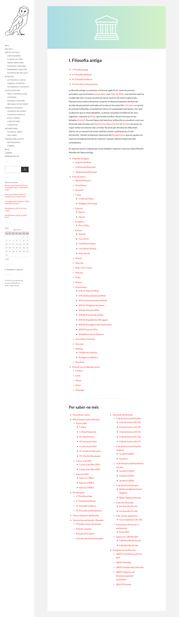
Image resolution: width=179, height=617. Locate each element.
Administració (12, 156)
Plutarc (78, 282)
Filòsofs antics (79, 176)
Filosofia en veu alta (17, 73)
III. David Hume (86, 436)
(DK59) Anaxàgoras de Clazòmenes (95, 324)
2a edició (123, 458)
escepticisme (119, 135)
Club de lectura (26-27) (130, 441)
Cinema (10, 146)
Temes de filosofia (14, 108)
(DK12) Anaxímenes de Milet (92, 295)
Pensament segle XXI (17, 69)
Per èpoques (78, 492)
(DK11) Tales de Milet (89, 290)
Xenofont (79, 362)
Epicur (82, 212)
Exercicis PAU (82, 474)
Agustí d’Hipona (83, 180)
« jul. (7, 259)
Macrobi (79, 263)
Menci (78, 380)
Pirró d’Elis (84, 225)
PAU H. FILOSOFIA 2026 (17, 94)
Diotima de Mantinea (85, 167)
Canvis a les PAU (83, 460)
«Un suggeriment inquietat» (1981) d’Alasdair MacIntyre (17, 202)
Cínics (78, 195)
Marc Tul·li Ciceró (83, 267)
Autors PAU (81, 423)
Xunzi (78, 385)
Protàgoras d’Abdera (88, 357)
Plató (92, 116)
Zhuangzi (79, 390)
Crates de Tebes (86, 198)
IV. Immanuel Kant (88, 441)
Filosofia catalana (16, 66)
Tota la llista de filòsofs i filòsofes (88, 520)
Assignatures (11, 128)
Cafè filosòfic (14, 56)
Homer (78, 258)
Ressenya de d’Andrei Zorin (15, 195)
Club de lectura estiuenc (127, 485)
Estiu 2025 (124, 532)
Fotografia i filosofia (18, 87)
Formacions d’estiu (14, 139)
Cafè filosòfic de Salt (128, 545)
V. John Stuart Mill (88, 446)
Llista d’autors (12, 90)
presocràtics (100, 94)
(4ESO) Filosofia (123, 584)
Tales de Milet (117, 94)
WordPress (16, 283)
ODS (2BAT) (12, 135)
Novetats (9, 77)
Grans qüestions (15, 63)
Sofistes (79, 348)
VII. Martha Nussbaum (90, 456)
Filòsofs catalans (16, 101)
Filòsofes (11, 97)
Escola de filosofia (17, 280)
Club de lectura (15, 59)
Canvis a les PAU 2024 (89, 464)
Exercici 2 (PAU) (86, 482)
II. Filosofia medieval (82, 74)
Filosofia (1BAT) (14, 132)
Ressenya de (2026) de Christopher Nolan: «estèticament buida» (16, 187)
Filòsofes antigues (80, 158)
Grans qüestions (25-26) (130, 519)
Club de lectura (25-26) (130, 436)
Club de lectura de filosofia (128, 418)
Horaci (82, 217)
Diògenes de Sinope (88, 203)
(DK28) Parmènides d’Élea (91, 315)
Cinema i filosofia (16, 83)
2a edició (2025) (126, 475)
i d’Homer (130, 497)
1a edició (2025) (126, 453)
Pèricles (79, 272)
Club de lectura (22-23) (130, 422)
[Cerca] (25, 169)
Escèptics (79, 221)
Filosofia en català (16, 111)
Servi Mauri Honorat (85, 339)
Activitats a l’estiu (16, 80)
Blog (7, 149)
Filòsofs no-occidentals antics (86, 367)
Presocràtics (81, 287)
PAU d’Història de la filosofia (86, 419)
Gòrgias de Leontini (88, 352)
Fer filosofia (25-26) (128, 511)
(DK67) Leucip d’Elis (88, 329)
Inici (7, 46)
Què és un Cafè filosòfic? (127, 536)
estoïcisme (100, 124)
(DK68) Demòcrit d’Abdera (91, 334)
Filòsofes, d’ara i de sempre (88, 524)
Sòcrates (129, 105)
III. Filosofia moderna (82, 79)
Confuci (79, 370)
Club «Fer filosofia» (125, 502)
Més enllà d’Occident (17, 104)
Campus (8, 153)
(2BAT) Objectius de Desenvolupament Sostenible (125, 576)
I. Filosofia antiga (80, 69)
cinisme (126, 124)
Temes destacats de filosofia (86, 515)
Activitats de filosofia (123, 414)
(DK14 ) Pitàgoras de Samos (92, 305)
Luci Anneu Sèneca (87, 248)
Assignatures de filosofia (124, 550)
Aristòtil (81, 120)
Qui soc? (9, 49)
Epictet (82, 234)
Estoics (78, 230)
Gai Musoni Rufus (87, 243)
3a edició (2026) (126, 480)
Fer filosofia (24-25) (128, 506)
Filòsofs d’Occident (85, 533)
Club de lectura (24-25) (130, 431)
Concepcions (13, 121)
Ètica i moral (13, 118)
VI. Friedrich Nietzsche (90, 451)
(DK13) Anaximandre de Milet (93, 300)
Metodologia (13, 142)
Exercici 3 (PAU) (86, 487)
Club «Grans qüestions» (127, 515)
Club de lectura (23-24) (130, 427)
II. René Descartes (87, 431)
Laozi (77, 375)
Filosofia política (16, 115)
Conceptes (12, 125)
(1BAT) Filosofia (123, 562)
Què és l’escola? (12, 52)
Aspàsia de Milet (83, 162)
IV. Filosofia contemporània (85, 84)
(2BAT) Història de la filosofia (129, 567)
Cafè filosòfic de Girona (130, 540)
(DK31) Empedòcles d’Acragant (93, 319)
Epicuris (79, 208)
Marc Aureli (84, 253)
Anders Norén (14, 286)
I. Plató (82, 427)
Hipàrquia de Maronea (86, 172)
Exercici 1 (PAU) (86, 478)
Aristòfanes (80, 185)
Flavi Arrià (84, 238)
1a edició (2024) (126, 470)
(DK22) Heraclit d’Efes (89, 310)
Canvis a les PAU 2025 (89, 469)
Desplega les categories (15, 270)
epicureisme (113, 124)
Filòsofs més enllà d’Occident (90, 538)
